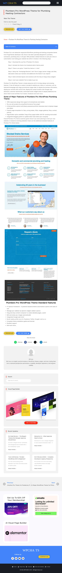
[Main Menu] (57, 3)
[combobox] (37, 3)
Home (5, 39)
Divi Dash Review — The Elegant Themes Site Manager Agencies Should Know (17, 438)
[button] (56, 46)
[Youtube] (19, 558)
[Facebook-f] (12, 558)
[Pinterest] (23, 558)
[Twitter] (16, 558)
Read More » (12, 449)
